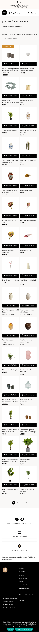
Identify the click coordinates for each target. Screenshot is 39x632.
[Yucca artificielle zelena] (10, 115)
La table (21, 575)
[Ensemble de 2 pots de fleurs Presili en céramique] (28, 414)
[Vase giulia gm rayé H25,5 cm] (28, 145)
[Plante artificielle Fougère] (10, 355)
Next (25, 503)
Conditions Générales (9, 608)
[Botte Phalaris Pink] (28, 235)
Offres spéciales (24, 588)
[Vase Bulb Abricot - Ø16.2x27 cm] (28, 355)
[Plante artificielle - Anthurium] (28, 444)
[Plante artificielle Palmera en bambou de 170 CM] (10, 444)
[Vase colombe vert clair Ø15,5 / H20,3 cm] (10, 175)
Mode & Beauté (23, 578)
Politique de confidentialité (24, 629)
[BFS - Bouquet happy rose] (28, 205)
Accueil (4, 34)
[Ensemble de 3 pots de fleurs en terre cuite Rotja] (10, 384)
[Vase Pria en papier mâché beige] (10, 295)
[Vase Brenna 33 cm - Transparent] (28, 384)
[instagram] (20, 2)
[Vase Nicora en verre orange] (10, 325)
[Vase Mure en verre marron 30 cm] (28, 325)
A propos (5, 595)
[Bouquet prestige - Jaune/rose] (10, 235)
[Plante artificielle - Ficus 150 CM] (10, 474)
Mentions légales (8, 605)
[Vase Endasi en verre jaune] (28, 85)
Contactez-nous (8, 601)
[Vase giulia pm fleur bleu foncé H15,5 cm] (10, 145)
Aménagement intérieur (10, 598)
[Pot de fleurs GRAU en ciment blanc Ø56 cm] (28, 53)
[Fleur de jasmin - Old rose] (10, 265)
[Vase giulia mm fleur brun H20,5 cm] (28, 115)
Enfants (21, 581)
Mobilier (21, 568)
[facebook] (17, 2)
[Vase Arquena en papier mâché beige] (28, 295)
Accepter (10, 629)
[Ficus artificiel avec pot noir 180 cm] (28, 474)
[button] (4, 13)
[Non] (37, 626)
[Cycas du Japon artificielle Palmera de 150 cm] (10, 414)
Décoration (12, 34)
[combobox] (13, 27)
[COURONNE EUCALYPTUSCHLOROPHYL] (10, 85)
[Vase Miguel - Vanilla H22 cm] (28, 265)
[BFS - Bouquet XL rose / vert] (10, 205)
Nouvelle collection (25, 585)
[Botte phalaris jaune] (28, 175)
